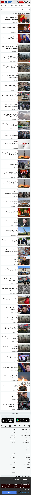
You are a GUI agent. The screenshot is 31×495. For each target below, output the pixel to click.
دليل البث (13, 442)
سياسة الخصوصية (26, 442)
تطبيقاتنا (14, 432)
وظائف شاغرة (27, 445)
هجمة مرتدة (13, 464)
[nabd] (29, 426)
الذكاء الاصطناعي (26, 464)
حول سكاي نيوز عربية (25, 435)
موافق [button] (9, 492)
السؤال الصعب (12, 459)
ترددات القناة (13, 437)
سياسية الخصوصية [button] (24, 492)
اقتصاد (28, 467)
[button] (2, 9)
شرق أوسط (27, 457)
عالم (29, 459)
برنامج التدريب (27, 437)
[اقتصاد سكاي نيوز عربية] (10, 2)
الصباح (14, 467)
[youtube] (15, 426)
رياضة (29, 462)
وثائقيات (14, 472)
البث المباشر (13, 440)
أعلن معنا (28, 447)
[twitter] (10, 426)
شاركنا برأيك (27, 450)
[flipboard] (24, 426)
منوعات (28, 469)
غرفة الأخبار (13, 457)
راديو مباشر (13, 435)
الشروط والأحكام (26, 440)
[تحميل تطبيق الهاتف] (15, 420)
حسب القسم (5, 13)
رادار (15, 462)
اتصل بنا (28, 432)
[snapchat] (20, 426)
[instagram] (5, 426)
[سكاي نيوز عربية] (22, 2)
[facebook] (1, 426)
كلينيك (14, 469)
